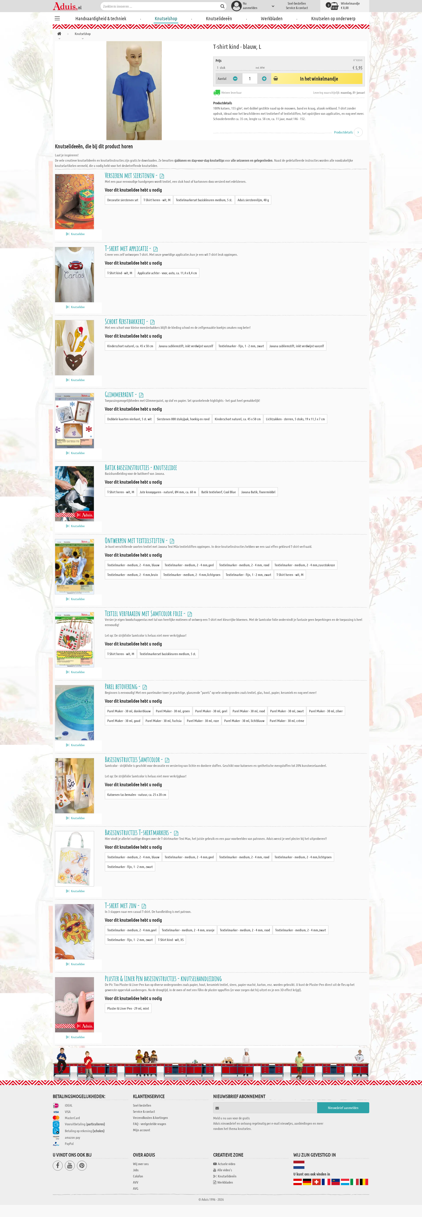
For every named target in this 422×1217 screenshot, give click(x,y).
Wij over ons (141, 1164)
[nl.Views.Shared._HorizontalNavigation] (59, 34)
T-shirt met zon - (123, 905)
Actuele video (226, 1164)
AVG (135, 1188)
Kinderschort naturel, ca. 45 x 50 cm (130, 346)
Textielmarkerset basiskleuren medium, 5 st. (204, 200)
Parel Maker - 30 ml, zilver (326, 711)
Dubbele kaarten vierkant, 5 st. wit (129, 419)
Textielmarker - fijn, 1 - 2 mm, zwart (241, 346)
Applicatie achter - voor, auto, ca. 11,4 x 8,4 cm (167, 273)
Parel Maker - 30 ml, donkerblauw (129, 711)
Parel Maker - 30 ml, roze (203, 720)
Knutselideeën (219, 18)
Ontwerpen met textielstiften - (137, 540)
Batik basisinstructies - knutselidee (141, 467)
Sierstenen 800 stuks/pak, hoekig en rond (183, 419)
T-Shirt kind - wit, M (119, 273)
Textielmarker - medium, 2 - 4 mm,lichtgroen (191, 574)
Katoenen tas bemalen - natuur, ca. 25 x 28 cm (136, 794)
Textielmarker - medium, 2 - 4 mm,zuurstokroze (305, 565)
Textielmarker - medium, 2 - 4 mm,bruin (132, 574)
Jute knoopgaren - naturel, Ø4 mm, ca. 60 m (168, 492)
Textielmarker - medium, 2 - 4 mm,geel (189, 565)
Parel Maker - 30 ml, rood (249, 711)
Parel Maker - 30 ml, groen (173, 711)
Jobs (135, 1170)
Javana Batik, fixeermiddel (258, 492)
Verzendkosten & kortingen (150, 1117)
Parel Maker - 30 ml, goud (123, 720)
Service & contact (297, 7)
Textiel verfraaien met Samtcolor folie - (146, 613)
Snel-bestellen (297, 3)
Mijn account (141, 1130)
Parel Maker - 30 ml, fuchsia (164, 720)
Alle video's (224, 1170)
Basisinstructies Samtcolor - (134, 759)
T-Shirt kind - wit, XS (171, 939)
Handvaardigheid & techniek (100, 18)
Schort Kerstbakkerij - (127, 321)
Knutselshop (166, 18)
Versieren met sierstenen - (132, 175)
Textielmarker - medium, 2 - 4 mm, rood (244, 565)
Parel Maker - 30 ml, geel (211, 711)
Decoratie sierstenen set (122, 200)
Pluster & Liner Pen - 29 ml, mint (128, 1008)
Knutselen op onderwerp (333, 18)
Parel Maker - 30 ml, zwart (287, 711)
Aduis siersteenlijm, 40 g (253, 200)
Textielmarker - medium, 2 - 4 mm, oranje (188, 930)
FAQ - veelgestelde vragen (149, 1124)
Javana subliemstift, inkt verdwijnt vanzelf (185, 346)
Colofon (138, 1176)
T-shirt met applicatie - (128, 248)
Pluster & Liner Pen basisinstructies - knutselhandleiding (163, 978)
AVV (135, 1182)
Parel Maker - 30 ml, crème (287, 720)
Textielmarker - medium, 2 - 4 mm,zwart (300, 930)
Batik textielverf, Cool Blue (218, 492)
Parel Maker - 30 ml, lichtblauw (244, 720)
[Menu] (57, 17)
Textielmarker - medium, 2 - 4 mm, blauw (133, 565)
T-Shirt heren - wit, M (157, 200)
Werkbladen (272, 18)
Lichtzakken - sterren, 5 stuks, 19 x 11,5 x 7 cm (295, 419)
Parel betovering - (123, 686)
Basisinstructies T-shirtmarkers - (139, 832)
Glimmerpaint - (121, 394)
